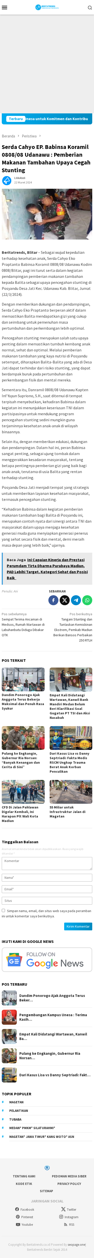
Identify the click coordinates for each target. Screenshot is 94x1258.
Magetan (16, 1102)
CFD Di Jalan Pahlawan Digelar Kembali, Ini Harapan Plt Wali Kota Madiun (20, 814)
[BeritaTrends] (47, 7)
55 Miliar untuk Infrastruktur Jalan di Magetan (67, 811)
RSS (71, 1224)
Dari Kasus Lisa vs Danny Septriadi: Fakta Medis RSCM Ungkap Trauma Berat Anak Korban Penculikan (69, 762)
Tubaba (15, 1119)
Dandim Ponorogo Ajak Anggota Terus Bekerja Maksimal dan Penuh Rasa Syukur (23, 702)
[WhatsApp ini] (87, 600)
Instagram (71, 1217)
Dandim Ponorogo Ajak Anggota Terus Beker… (52, 997)
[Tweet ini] (65, 600)
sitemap (46, 1191)
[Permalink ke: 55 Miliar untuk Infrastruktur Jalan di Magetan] (71, 792)
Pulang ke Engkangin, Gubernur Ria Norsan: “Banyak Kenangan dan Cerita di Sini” (21, 760)
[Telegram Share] (76, 600)
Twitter (71, 1209)
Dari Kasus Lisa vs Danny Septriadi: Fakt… (54, 1075)
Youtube (27, 1224)
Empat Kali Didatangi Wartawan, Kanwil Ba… (53, 1036)
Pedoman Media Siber (69, 1176)
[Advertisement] (47, 64)
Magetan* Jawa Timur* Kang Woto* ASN (41, 1137)
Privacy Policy (69, 1184)
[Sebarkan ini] (53, 600)
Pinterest (27, 1217)
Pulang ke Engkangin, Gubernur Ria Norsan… (49, 1055)
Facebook (27, 1209)
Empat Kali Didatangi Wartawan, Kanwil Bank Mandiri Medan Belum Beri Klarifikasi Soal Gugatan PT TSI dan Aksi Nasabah (70, 706)
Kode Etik (24, 1184)
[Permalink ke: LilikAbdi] (7, 180)
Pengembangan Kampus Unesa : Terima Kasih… (53, 1017)
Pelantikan (18, 1111)
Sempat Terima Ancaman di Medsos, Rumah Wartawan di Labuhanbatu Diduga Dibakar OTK (23, 624)
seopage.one (76, 1244)
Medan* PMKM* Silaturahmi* (32, 1128)
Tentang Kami (24, 1176)
